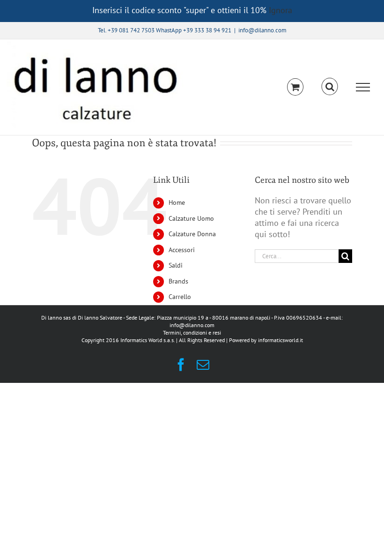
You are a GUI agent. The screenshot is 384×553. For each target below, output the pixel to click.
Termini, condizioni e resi (192, 332)
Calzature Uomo (191, 218)
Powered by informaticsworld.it (266, 340)
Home (177, 202)
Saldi (176, 265)
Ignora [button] (280, 10)
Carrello (180, 296)
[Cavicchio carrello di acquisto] (295, 87)
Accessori (182, 250)
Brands (178, 281)
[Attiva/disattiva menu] (363, 87)
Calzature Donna (192, 234)
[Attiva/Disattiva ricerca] (330, 86)
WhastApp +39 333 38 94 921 (193, 30)
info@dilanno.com (262, 30)
